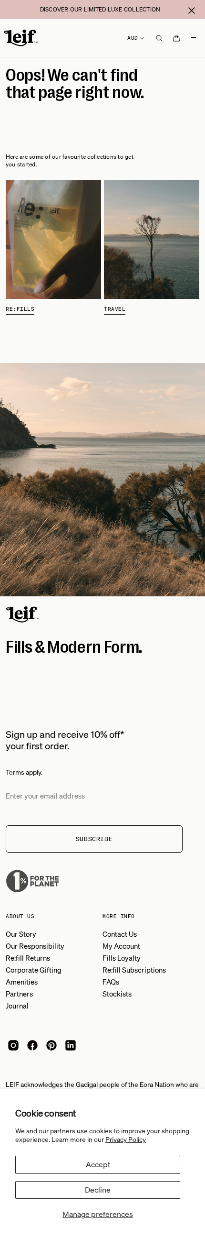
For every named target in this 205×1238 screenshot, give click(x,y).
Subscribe (94, 839)
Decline (98, 1189)
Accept (98, 1164)
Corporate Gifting (34, 970)
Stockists (117, 993)
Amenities (22, 981)
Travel (114, 309)
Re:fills (20, 309)
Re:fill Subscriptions (134, 970)
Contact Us (119, 934)
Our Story (21, 934)
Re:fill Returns (28, 958)
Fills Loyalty (121, 958)
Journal (17, 1005)
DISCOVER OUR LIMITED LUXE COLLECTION (100, 9)
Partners (19, 993)
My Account (121, 946)
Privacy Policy (125, 1139)
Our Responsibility (35, 946)
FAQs (110, 981)
